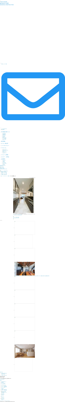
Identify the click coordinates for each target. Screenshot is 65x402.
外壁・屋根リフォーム (5, 150)
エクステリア (4, 152)
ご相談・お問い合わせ (4, 389)
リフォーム (3, 147)
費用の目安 (4, 137)
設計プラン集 (4, 139)
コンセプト (4, 133)
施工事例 (3, 141)
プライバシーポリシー (7, 400)
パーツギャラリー (5, 145)
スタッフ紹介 (4, 162)
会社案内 (3, 159)
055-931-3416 (2, 379)
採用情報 (4, 164)
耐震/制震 (4, 134)
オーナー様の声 (4, 143)
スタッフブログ (4, 163)
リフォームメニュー (3, 385)
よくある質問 (4, 138)
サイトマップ (1, 400)
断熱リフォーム (4, 151)
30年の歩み (4, 160)
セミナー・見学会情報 (4, 386)
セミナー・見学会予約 (4, 390)
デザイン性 (4, 135)
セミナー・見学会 (5, 156)
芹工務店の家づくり (5, 131)
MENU (1, 380)
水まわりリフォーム (5, 149)
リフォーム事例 (4, 154)
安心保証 (4, 136)
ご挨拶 (3, 161)
